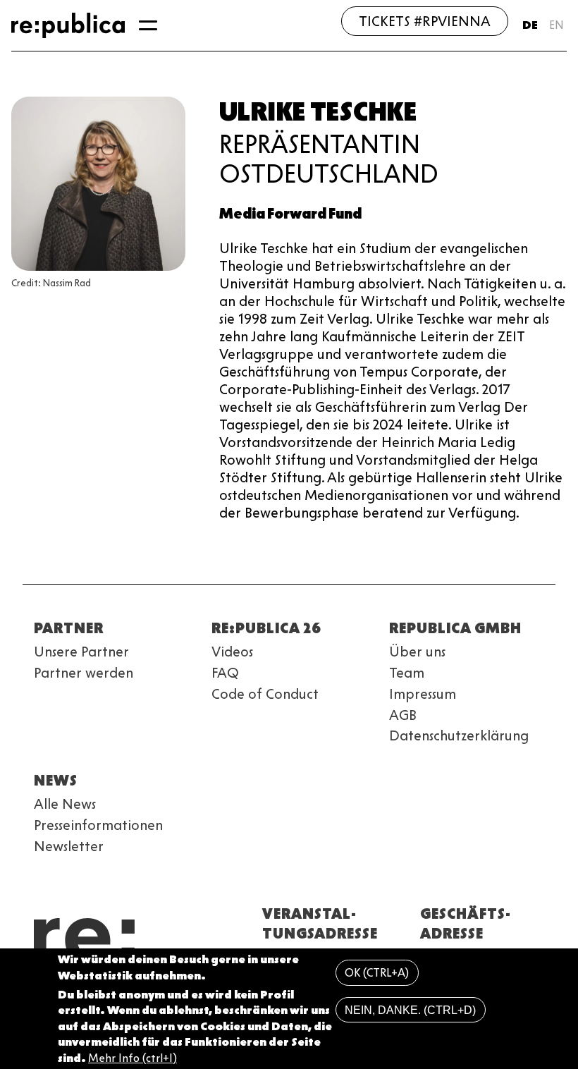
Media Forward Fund (290, 213)
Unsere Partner (81, 651)
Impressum (422, 693)
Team (406, 672)
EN (556, 25)
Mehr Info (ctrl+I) (132, 1058)
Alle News (65, 803)
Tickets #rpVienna (425, 21)
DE (530, 25)
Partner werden (83, 672)
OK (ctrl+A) (377, 972)
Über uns (417, 651)
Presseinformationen (98, 825)
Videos (232, 651)
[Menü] (148, 25)
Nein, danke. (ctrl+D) (410, 1010)
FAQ (225, 672)
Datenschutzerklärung (459, 735)
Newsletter (69, 846)
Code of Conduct (265, 693)
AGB (403, 715)
